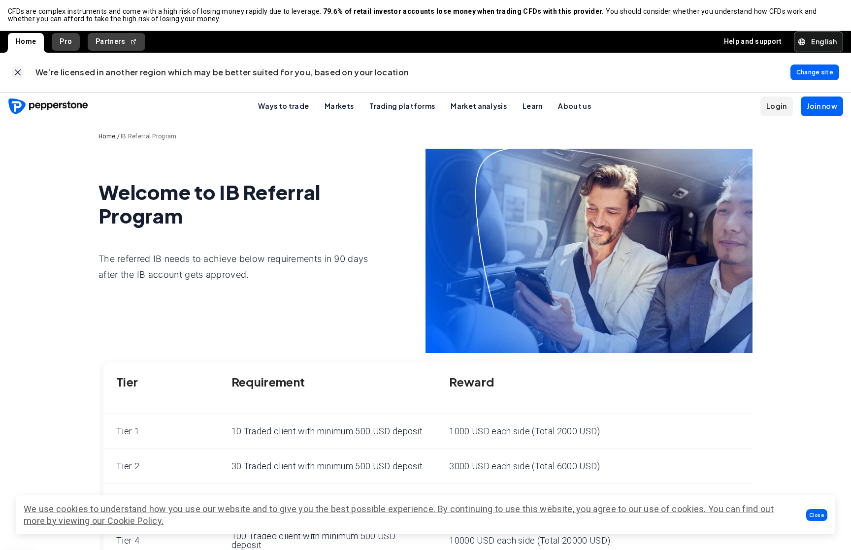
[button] (817, 515)
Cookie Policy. (135, 521)
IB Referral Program (149, 136)
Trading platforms (402, 105)
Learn (533, 105)
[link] (18, 72)
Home (26, 41)
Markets (339, 105)
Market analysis (479, 105)
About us (574, 105)
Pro (66, 41)
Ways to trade (283, 105)
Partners (110, 41)
